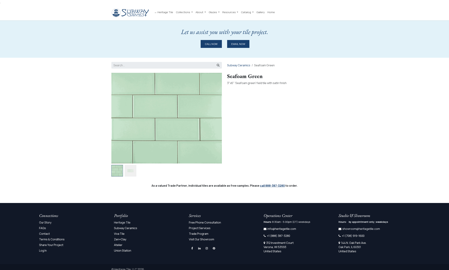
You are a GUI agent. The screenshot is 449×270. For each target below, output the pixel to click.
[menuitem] (164, 12)
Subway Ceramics (238, 65)
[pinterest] (214, 248)
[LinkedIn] (199, 248)
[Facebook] (192, 248)
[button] (216, 166)
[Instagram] (207, 248)
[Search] (218, 65)
